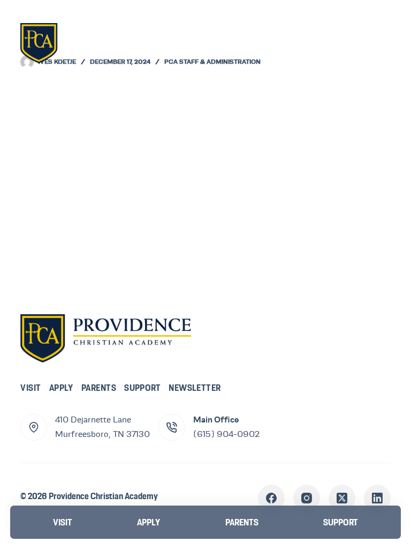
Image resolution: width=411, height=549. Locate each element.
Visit (30, 387)
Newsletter (195, 387)
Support (142, 387)
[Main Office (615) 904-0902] (171, 427)
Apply (61, 387)
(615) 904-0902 (226, 434)
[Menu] (375, 42)
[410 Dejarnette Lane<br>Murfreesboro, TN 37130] (33, 427)
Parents (98, 387)
